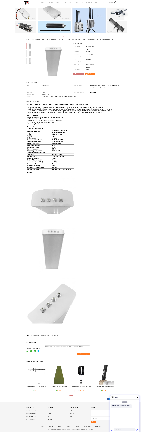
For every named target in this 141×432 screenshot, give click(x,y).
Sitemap (77, 426)
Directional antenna (34, 335)
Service (49, 416)
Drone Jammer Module (31, 413)
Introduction (50, 410)
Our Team (50, 419)
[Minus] (137, 397)
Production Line (73, 410)
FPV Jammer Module (30, 416)
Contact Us (89, 2)
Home (42, 2)
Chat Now (110, 2)
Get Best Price (79, 74)
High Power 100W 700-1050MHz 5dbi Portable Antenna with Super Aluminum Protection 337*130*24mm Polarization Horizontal (81, 387)
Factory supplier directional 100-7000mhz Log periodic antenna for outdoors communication (36, 387)
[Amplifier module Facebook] (108, 399)
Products (50, 2)
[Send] (137, 429)
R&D (71, 416)
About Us (58, 2)
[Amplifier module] (26, 3)
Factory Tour (68, 2)
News (96, 2)
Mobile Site (98, 426)
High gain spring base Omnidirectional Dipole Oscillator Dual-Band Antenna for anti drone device (104, 387)
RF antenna (55, 335)
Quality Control (79, 2)
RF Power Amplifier (30, 419)
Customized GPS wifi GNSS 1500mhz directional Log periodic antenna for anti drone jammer (59, 387)
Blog (103, 2)
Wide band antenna (45, 335)
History (49, 413)
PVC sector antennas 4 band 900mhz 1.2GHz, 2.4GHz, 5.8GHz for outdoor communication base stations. (66, 36)
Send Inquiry (83, 354)
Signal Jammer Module (31, 410)
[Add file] (112, 429)
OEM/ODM (72, 413)
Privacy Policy (87, 426)
